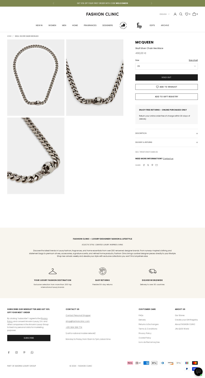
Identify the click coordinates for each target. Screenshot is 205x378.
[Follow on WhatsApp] (32, 352)
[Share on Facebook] (144, 165)
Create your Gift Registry (186, 319)
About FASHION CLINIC (185, 324)
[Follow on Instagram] (16, 352)
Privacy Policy (145, 333)
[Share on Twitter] (148, 165)
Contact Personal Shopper (78, 315)
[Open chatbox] (198, 371)
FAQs (141, 315)
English (163, 14)
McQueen (144, 42)
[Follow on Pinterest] (24, 352)
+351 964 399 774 (74, 327)
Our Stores (180, 315)
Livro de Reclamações (149, 342)
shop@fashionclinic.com (78, 321)
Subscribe (29, 338)
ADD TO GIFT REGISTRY (166, 96)
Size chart (193, 60)
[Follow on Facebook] (8, 352)
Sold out (166, 77)
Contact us (168, 158)
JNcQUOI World (182, 328)
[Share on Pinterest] (152, 165)
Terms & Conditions (148, 328)
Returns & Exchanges (149, 324)
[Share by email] (156, 165)
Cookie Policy (145, 338)
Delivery (142, 319)
